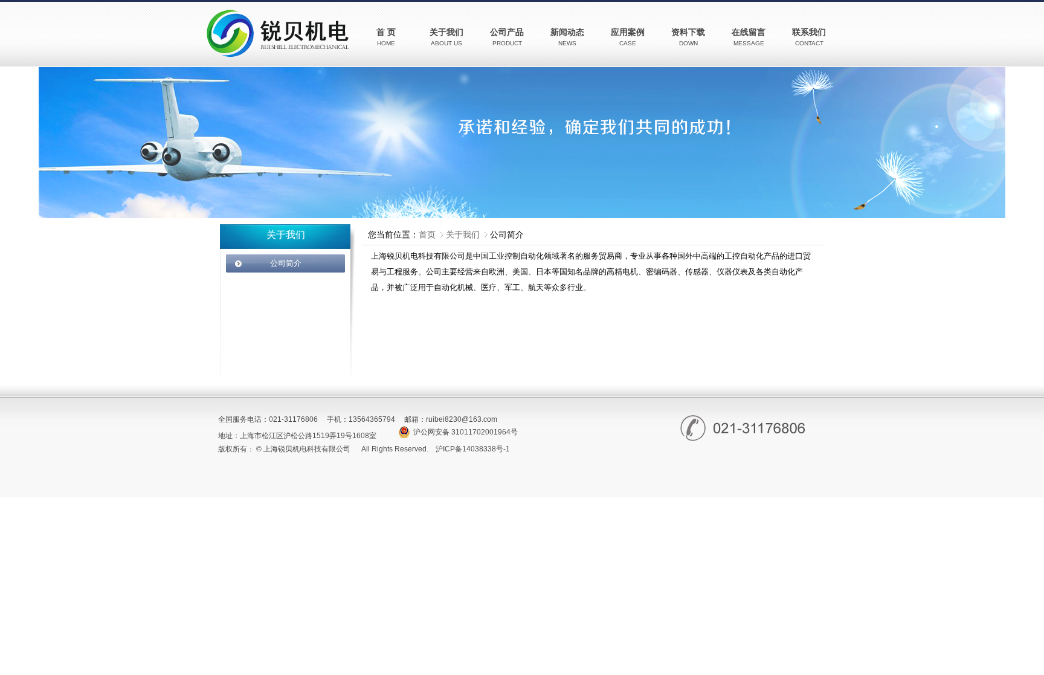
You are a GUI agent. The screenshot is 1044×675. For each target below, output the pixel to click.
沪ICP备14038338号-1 (473, 449)
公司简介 (285, 263)
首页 (427, 234)
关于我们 (463, 234)
